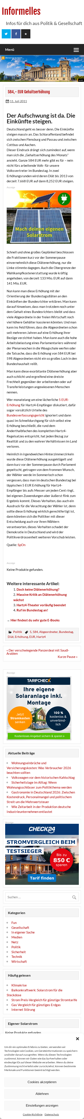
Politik (17, 632)
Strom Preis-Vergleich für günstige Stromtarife (44, 1000)
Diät (11, 636)
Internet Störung (23, 1009)
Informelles (21, 11)
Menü (9, 49)
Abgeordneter (48, 632)
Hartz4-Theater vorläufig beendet (41, 605)
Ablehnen (42, 1094)
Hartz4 (41, 636)
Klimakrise (19, 985)
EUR (32, 636)
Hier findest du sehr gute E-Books (35, 620)
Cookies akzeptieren (42, 1082)
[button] (77, 1039)
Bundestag (66, 632)
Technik (16, 956)
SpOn (21, 545)
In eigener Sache (23, 932)
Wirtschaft (19, 961)
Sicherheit (18, 952)
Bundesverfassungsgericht (26, 415)
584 (35, 632)
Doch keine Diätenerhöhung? (38, 589)
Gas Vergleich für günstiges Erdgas (36, 1005)
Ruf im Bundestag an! (32, 610)
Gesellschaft (20, 927)
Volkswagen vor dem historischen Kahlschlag (43, 777)
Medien (16, 937)
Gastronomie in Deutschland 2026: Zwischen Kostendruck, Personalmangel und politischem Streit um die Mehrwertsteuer (41, 797)
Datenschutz (52, 1114)
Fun (14, 923)
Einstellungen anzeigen (42, 1105)
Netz (14, 942)
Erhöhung (21, 636)
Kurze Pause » (68, 657)
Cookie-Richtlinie (32, 1114)
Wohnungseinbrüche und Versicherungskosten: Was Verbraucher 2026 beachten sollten (39, 768)
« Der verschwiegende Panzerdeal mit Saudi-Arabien (37, 651)
